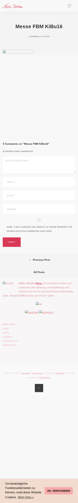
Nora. (39, 283)
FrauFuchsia (45, 377)
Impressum (25, 373)
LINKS (6, 333)
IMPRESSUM (9, 345)
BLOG (6, 329)
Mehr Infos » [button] (26, 497)
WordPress (59, 373)
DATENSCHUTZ (10, 341)
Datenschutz (38, 373)
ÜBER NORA (9, 324)
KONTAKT (8, 337)
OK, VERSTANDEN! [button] (58, 490)
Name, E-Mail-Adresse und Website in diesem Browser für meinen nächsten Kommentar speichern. (39, 229)
